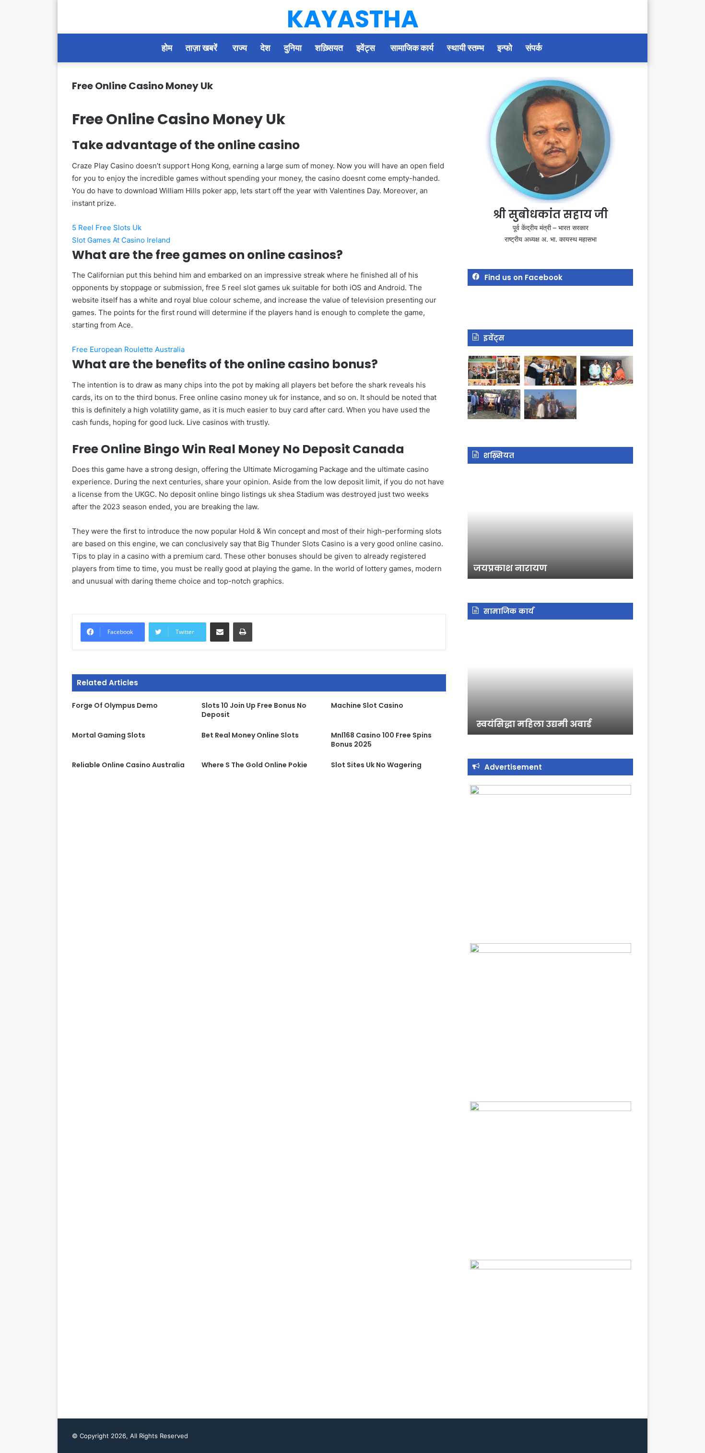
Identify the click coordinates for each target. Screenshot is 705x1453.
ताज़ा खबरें (202, 48)
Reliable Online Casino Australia (128, 765)
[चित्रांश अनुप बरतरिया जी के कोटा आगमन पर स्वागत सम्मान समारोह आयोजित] (494, 371)
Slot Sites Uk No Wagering (376, 765)
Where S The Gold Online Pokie (254, 765)
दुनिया (293, 48)
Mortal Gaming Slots (108, 735)
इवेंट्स (366, 48)
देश (265, 48)
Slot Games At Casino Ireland (121, 240)
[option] (550, 526)
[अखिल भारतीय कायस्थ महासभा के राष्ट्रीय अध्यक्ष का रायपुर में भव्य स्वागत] (550, 371)
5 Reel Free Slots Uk (106, 227)
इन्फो (504, 48)
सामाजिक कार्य (412, 48)
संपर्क (535, 48)
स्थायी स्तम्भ (465, 48)
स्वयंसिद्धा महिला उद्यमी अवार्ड (530, 724)
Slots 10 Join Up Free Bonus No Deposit (253, 710)
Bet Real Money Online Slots (250, 735)
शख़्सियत (329, 48)
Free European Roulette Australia (128, 349)
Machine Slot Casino (367, 705)
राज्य (240, 48)
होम (167, 48)
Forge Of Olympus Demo (115, 705)
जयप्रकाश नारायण (509, 568)
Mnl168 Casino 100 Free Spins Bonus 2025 (381, 739)
